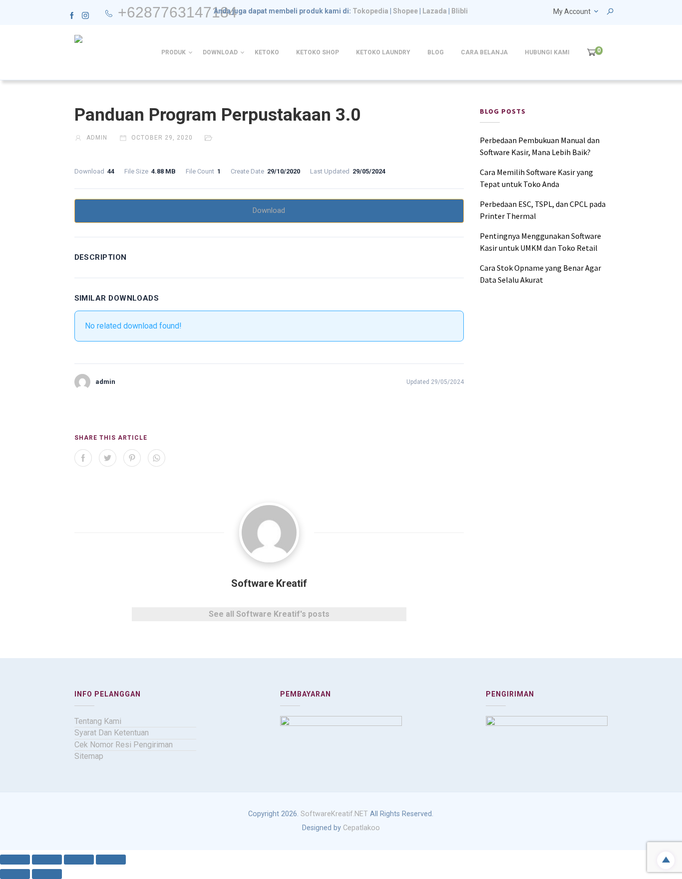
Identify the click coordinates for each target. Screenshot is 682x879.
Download (269, 210)
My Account (572, 11)
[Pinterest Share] (132, 458)
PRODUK (173, 52)
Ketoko (267, 52)
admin (95, 137)
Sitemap (88, 756)
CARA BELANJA (484, 52)
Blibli (459, 11)
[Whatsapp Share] (156, 458)
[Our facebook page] (71, 15)
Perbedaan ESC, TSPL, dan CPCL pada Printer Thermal (543, 210)
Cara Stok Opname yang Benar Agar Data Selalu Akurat (540, 274)
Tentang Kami (97, 721)
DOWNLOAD (220, 52)
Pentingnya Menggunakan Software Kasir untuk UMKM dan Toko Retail (540, 242)
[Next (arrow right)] (47, 874)
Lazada (434, 11)
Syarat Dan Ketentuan (111, 732)
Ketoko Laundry (383, 52)
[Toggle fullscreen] (47, 860)
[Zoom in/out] (15, 860)
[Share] (79, 860)
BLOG (435, 52)
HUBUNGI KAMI (547, 52)
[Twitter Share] (107, 458)
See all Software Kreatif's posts (269, 614)
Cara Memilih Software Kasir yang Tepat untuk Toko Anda (536, 178)
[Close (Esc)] (111, 860)
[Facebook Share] (83, 458)
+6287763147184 (177, 12)
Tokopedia (370, 11)
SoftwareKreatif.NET (334, 814)
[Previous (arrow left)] (15, 874)
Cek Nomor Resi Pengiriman (123, 744)
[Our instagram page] (85, 15)
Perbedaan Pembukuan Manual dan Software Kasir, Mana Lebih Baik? (540, 146)
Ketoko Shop (317, 52)
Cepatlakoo (361, 828)
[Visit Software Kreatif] (269, 532)
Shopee (405, 11)
